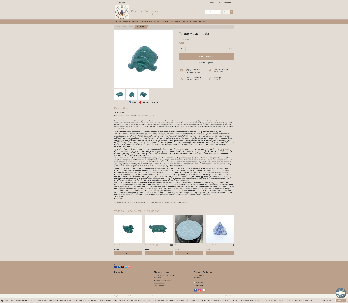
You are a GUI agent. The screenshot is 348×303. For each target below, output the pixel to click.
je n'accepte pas (326, 300)
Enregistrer (145, 102)
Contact (212, 2)
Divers (124, 26)
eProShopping (153, 296)
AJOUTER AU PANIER (206, 56)
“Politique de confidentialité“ (284, 300)
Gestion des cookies (159, 283)
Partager (134, 102)
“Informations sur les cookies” (261, 300)
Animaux (131, 26)
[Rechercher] (220, 12)
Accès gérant (229, 296)
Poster (156, 102)
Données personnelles (160, 285)
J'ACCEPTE (340, 300)
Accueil (118, 26)
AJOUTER (128, 253)
